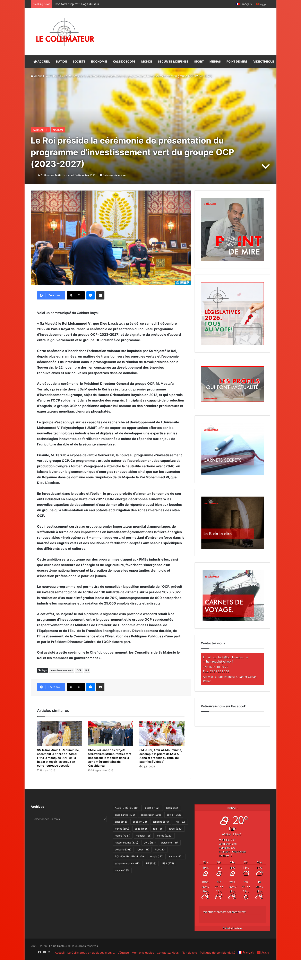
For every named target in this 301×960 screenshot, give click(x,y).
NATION (61, 61)
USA (168, 863)
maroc (122, 835)
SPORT (199, 61)
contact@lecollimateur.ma (230, 657)
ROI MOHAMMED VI (130, 856)
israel (175, 828)
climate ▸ (232, 928)
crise (121, 821)
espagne (161, 821)
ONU (150, 842)
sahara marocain (127, 863)
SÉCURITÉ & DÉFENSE (173, 61)
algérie (153, 807)
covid (174, 814)
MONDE (146, 61)
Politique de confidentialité (217, 952)
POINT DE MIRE (237, 61)
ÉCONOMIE (99, 61)
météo (164, 835)
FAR (180, 821)
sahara (176, 856)
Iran (158, 828)
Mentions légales (143, 952)
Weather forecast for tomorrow (224, 912)
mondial (143, 835)
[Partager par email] (100, 295)
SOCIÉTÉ (79, 61)
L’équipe (123, 952)
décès (140, 821)
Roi (87, 670)
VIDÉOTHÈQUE (263, 61)
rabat (143, 849)
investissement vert (62, 670)
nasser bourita (126, 842)
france (122, 828)
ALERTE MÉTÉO (127, 807)
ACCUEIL (43, 61)
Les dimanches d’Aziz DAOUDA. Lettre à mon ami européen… (95, 4)
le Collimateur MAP (49, 175)
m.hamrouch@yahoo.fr (218, 661)
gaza (141, 828)
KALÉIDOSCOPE (124, 61)
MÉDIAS (215, 61)
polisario (123, 849)
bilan (172, 807)
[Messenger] (90, 295)
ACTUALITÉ (54, 76)
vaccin (122, 870)
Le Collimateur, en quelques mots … (91, 952)
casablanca (125, 814)
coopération (150, 814)
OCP (79, 670)
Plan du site (189, 952)
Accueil (38, 76)
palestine (169, 842)
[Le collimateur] (65, 32)
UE (151, 863)
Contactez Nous (168, 952)
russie (156, 856)
